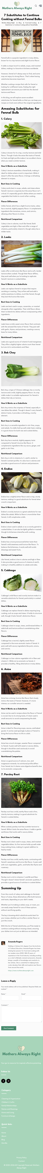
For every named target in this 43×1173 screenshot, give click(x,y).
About (4, 1136)
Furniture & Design (8, 1116)
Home (4, 1133)
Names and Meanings (10, 1109)
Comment (5, 1005)
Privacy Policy (21, 1158)
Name (3, 994)
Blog (3, 1140)
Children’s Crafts (8, 1102)
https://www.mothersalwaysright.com (21, 970)
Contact (21, 1161)
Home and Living (8, 1112)
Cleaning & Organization (11, 1099)
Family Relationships (9, 1106)
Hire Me (4, 1143)
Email (24, 994)
